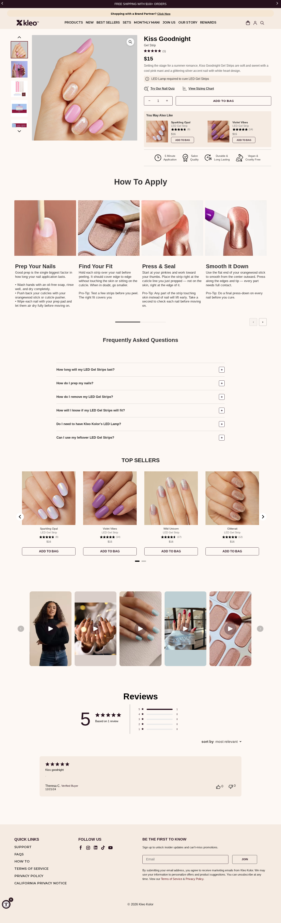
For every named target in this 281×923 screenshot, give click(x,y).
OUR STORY (187, 22)
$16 (173, 134)
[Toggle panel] (222, 370)
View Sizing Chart (201, 88)
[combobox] (221, 742)
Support (23, 847)
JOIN (245, 859)
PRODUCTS (74, 22)
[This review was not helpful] (231, 786)
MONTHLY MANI (147, 22)
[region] (207, 131)
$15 (234, 134)
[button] (3, 4)
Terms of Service (31, 869)
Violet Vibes (240, 122)
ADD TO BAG (223, 101)
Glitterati (232, 528)
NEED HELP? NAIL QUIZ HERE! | (132, 4)
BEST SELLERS (108, 22)
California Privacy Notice (40, 883)
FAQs (19, 854)
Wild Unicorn (171, 528)
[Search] (262, 22)
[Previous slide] (253, 322)
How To (22, 861)
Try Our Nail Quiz (160, 88)
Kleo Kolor (146, 904)
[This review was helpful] (218, 786)
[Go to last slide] (20, 517)
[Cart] (248, 23)
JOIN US (169, 22)
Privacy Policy (28, 876)
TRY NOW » (163, 4)
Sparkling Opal (180, 122)
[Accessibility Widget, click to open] (6, 904)
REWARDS (208, 22)
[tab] (137, 561)
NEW (90, 22)
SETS (127, 22)
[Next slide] (263, 322)
